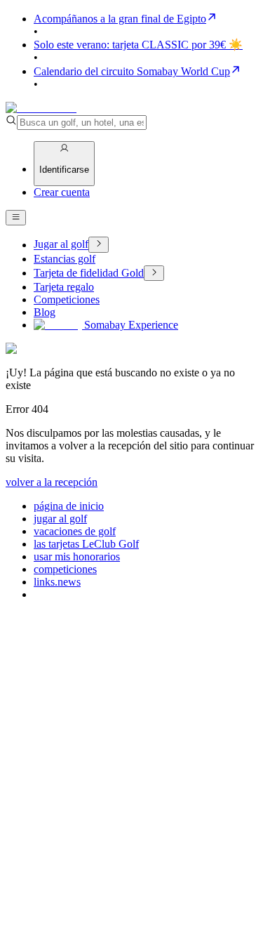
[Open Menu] (16, 217)
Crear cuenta (62, 192)
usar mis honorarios (77, 556)
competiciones (65, 569)
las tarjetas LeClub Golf (86, 544)
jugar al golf (60, 519)
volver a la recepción (51, 482)
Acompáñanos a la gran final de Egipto (120, 19)
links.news (57, 582)
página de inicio (69, 506)
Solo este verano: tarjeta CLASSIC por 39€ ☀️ (138, 45)
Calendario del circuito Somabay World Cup (132, 71)
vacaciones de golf (75, 531)
